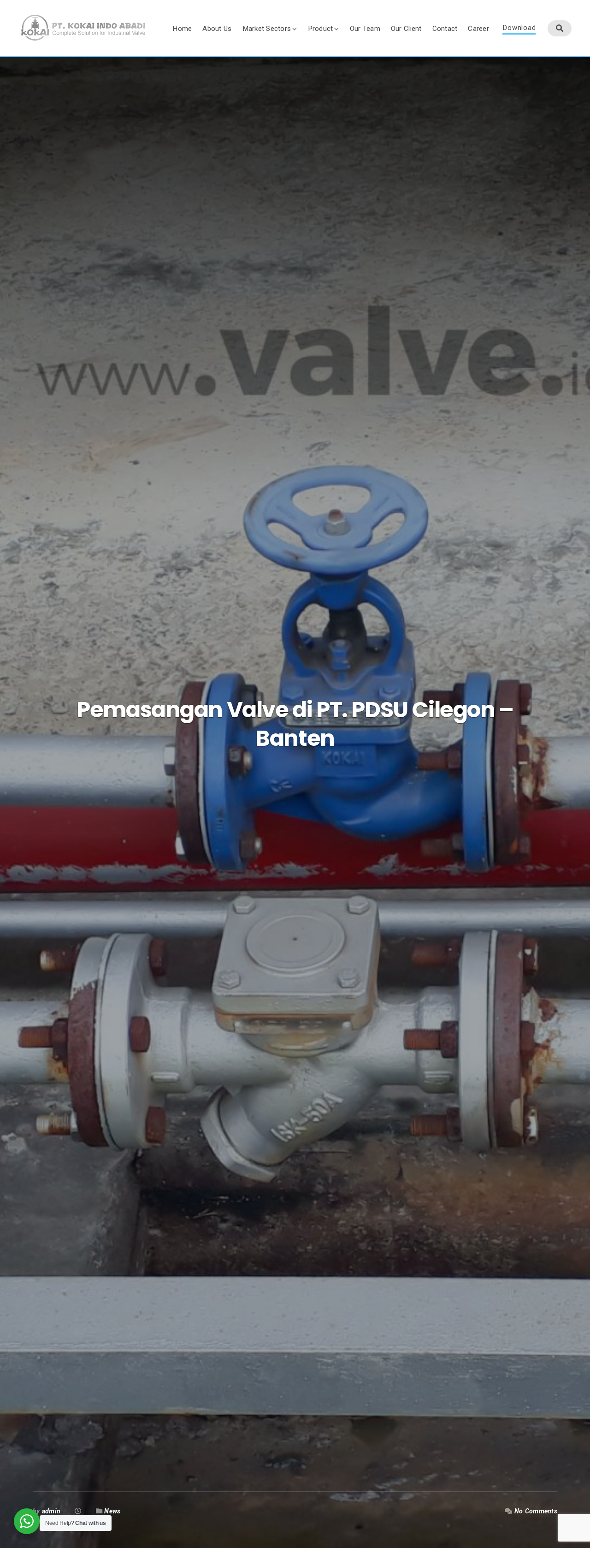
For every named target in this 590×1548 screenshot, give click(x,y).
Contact (445, 28)
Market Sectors (266, 28)
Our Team (365, 28)
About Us (216, 28)
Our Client (406, 28)
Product (320, 28)
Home (182, 28)
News (112, 1511)
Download (519, 28)
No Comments (535, 1511)
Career (478, 28)
